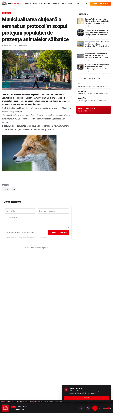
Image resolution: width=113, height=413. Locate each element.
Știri (13, 189)
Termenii (39, 237)
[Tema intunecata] (83, 4)
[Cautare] (87, 4)
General (6, 13)
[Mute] (100, 408)
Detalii (94, 393)
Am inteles (86, 398)
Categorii (36, 3)
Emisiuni (47, 3)
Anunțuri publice (101, 3)
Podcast (56, 3)
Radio (27, 3)
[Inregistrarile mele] (88, 408)
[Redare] (95, 408)
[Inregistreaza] (81, 408)
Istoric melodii (66, 3)
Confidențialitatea (30, 237)
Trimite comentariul (58, 232)
